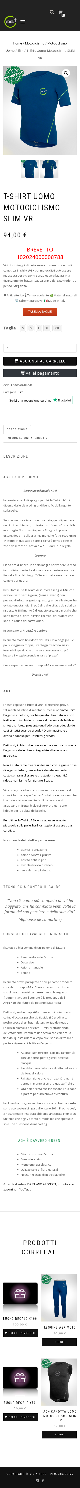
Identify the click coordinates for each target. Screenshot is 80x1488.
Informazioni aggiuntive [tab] (28, 438)
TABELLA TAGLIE (40, 311)
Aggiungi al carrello (43, 361)
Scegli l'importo (22, 1333)
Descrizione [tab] (17, 429)
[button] (66, 73)
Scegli (60, 1342)
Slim (21, 50)
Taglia (9, 328)
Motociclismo (34, 43)
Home (17, 43)
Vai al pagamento (42, 373)
